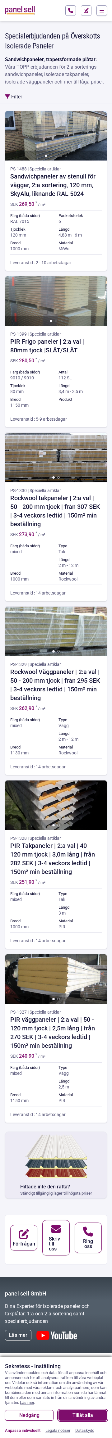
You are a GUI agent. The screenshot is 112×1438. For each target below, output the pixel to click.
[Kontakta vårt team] (70, 10)
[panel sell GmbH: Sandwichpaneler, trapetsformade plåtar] (20, 11)
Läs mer (18, 1335)
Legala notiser (57, 1430)
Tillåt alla (82, 1415)
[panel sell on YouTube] (56, 1335)
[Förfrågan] (86, 10)
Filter (16, 97)
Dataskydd (84, 1430)
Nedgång (29, 1415)
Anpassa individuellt (22, 1430)
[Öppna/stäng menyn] (101, 10)
